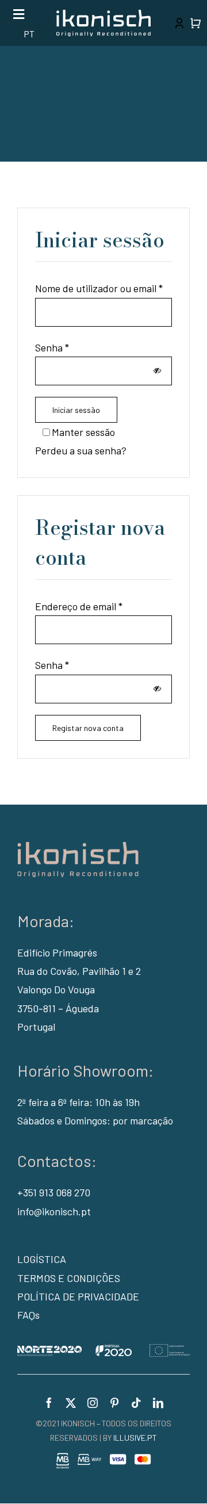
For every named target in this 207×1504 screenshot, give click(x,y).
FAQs (28, 1314)
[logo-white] (103, 15)
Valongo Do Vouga (56, 989)
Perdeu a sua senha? (80, 450)
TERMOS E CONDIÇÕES (68, 1278)
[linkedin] (158, 1403)
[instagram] (92, 1403)
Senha (52, 347)
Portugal (36, 1026)
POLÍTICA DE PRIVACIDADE (78, 1296)
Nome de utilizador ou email (99, 288)
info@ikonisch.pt (54, 1211)
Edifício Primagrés (57, 952)
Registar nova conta (88, 728)
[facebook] (49, 1403)
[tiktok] (136, 1403)
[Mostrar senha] (157, 370)
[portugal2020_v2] (103, 1349)
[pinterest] (114, 1403)
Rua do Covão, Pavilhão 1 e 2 (79, 971)
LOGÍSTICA (41, 1259)
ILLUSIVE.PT (135, 1437)
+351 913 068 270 (53, 1192)
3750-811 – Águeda (58, 1008)
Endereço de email (78, 606)
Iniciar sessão (76, 410)
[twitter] (71, 1403)
